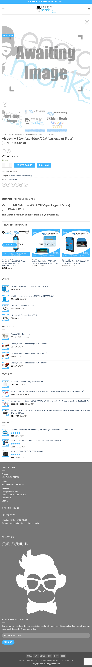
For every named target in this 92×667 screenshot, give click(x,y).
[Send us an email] (17, 544)
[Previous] (6, 63)
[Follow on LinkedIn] (21, 544)
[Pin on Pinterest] (21, 185)
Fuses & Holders (46, 135)
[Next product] (4, 151)
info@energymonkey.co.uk (13, 484)
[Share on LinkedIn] (26, 185)
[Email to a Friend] (17, 185)
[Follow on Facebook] (4, 544)
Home (4, 135)
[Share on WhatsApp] (4, 185)
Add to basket (25, 165)
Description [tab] (7, 199)
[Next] (85, 63)
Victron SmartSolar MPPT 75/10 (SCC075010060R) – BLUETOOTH (45, 262)
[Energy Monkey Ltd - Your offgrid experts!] (46, 9)
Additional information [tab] (25, 199)
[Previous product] (8, 151)
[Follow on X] (13, 544)
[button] (3, 9)
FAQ (72, 660)
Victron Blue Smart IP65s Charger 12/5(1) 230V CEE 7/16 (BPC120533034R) (14, 263)
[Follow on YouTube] (26, 544)
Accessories (31, 135)
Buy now (44, 165)
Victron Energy (16, 135)
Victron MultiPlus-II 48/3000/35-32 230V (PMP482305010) (75, 262)
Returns (65, 660)
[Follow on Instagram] (8, 544)
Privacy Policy (33, 660)
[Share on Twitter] (13, 185)
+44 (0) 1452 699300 (10, 477)
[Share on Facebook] (8, 185)
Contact (22, 660)
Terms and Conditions (50, 660)
